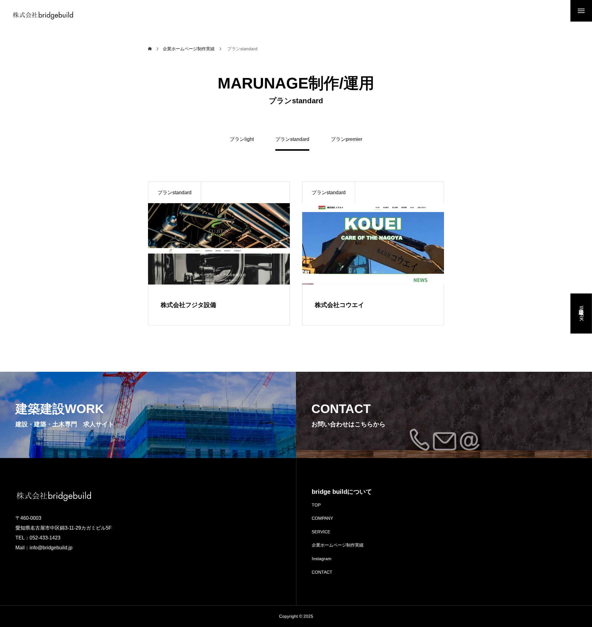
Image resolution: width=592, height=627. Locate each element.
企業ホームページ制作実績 (338, 545)
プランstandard (174, 192)
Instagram (321, 558)
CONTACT (322, 572)
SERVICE (321, 531)
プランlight (242, 139)
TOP (316, 504)
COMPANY (322, 518)
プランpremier (346, 139)
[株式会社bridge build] (43, 15)
